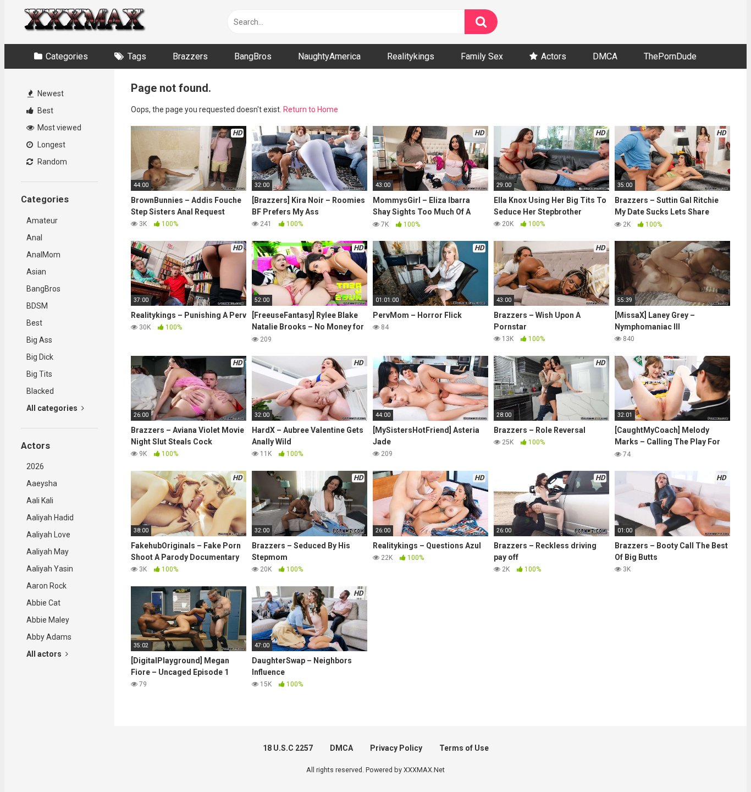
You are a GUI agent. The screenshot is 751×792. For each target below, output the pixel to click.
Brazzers (190, 56)
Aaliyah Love (48, 534)
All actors (44, 654)
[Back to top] (714, 758)
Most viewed (58, 127)
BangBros (253, 56)
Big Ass (39, 340)
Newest (50, 93)
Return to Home (310, 109)
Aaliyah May (47, 551)
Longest (50, 144)
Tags (137, 56)
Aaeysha (41, 483)
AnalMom (43, 254)
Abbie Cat (43, 602)
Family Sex (482, 56)
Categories (67, 56)
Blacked (40, 391)
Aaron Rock (46, 585)
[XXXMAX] (84, 22)
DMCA (605, 56)
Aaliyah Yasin (49, 568)
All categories (52, 408)
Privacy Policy (396, 748)
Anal (34, 237)
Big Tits (39, 374)
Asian (36, 271)
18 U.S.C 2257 (288, 748)
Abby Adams (48, 636)
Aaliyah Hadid (50, 517)
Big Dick (39, 357)
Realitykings (410, 56)
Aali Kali (39, 500)
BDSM (37, 305)
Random (51, 161)
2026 (35, 466)
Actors (553, 56)
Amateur (42, 220)
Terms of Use (464, 748)
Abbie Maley (47, 619)
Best (44, 110)
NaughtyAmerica (329, 56)
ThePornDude (670, 56)
